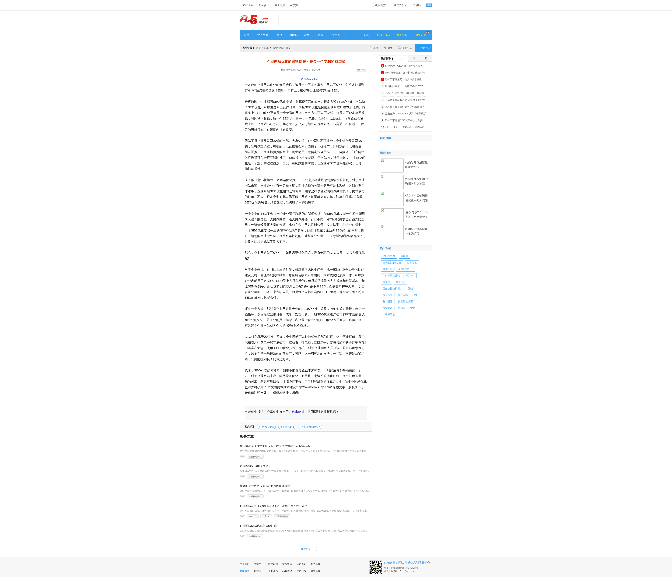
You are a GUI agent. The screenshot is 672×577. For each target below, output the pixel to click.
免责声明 (301, 564)
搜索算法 (388, 308)
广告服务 (301, 571)
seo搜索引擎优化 (392, 262)
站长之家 (263, 35)
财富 (320, 35)
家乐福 (386, 282)
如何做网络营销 (391, 275)
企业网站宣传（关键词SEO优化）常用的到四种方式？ (273, 505)
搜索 (419, 5)
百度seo (266, 516)
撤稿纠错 (361, 69)
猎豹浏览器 (389, 256)
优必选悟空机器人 (392, 288)
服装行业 (388, 295)
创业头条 (382, 35)
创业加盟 (401, 35)
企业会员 (407, 47)
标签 (390, 47)
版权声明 (273, 564)
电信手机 (388, 269)
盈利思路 (388, 301)
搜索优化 (278, 47)
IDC (350, 35)
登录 (429, 5)
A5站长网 (247, 5)
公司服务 (245, 571)
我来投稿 (316, 70)
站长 (266, 47)
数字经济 (400, 282)
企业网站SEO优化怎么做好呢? (259, 525)
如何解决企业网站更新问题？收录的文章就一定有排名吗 (275, 446)
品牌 (375, 47)
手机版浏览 (379, 5)
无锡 (410, 288)
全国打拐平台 (405, 269)
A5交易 (294, 5)
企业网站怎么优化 (310, 426)
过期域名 (412, 262)
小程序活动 (389, 314)
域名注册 (279, 5)
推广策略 (403, 295)
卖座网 (404, 256)
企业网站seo (287, 426)
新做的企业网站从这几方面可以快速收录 (265, 485)
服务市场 (420, 35)
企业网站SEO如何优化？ (255, 466)
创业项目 (259, 571)
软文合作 (315, 571)
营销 (279, 35)
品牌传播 (287, 571)
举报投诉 (287, 564)
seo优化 (253, 516)
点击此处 (298, 412)
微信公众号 (400, 5)
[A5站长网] (254, 19)
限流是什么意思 (406, 308)
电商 (293, 35)
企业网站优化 (266, 426)
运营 (307, 35)
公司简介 (259, 564)
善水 (416, 295)
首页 (246, 35)
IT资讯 (365, 35)
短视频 (335, 35)
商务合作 (264, 5)
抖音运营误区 (405, 301)
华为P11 (410, 275)
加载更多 (306, 549)
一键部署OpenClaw (308, 79)
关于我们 (245, 564)
